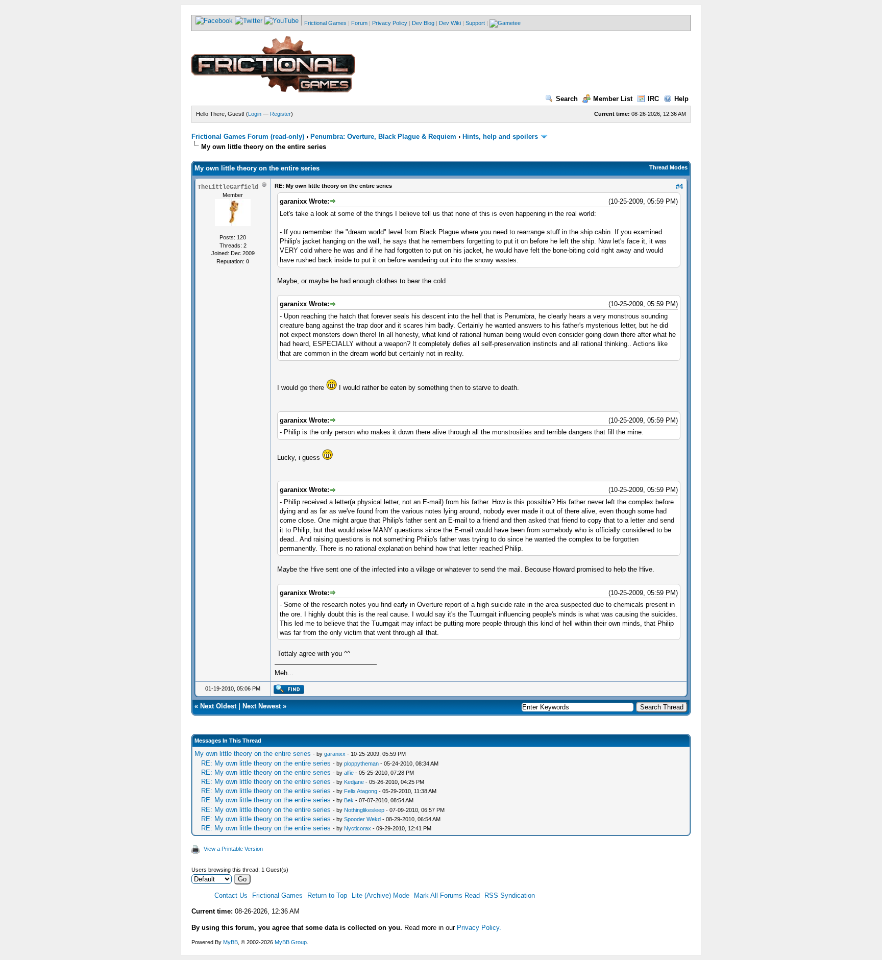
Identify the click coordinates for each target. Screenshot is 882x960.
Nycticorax (357, 828)
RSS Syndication (509, 895)
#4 (679, 186)
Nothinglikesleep (364, 810)
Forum (359, 23)
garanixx (335, 754)
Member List (612, 99)
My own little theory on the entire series (252, 753)
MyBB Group (291, 942)
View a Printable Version (233, 849)
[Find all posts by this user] (288, 692)
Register (280, 114)
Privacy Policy (389, 23)
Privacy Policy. (479, 927)
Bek (349, 800)
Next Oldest (218, 706)
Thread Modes (668, 167)
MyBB (230, 942)
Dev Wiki (450, 23)
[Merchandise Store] (505, 23)
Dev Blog (423, 23)
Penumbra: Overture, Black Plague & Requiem (383, 136)
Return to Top (327, 895)
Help (681, 99)
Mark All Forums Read (447, 895)
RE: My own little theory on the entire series (266, 763)
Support (475, 23)
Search (567, 99)
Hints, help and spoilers (500, 136)
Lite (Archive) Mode (380, 895)
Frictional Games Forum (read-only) (247, 136)
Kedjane (354, 782)
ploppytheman (361, 763)
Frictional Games (325, 23)
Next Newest (261, 706)
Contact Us (231, 895)
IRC (653, 99)
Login (254, 114)
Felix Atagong (360, 791)
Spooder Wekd (362, 819)
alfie (349, 773)
